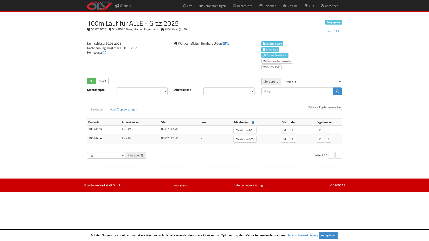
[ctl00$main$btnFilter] (337, 91)
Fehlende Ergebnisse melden (324, 107)
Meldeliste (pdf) (271, 67)
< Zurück (333, 30)
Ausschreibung (273, 44)
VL (285, 130)
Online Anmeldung (276, 55)
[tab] (96, 109)
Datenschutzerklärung (302, 235)
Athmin (125, 6)
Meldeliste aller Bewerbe (277, 61)
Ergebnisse (271, 49)
